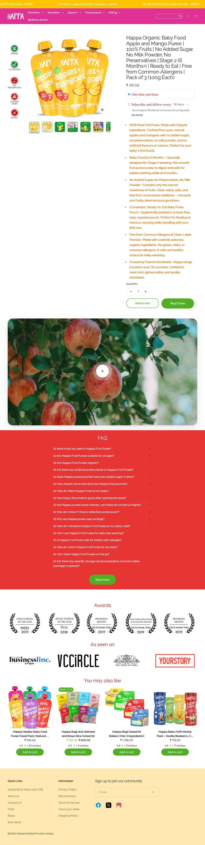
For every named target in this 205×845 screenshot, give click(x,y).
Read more (102, 579)
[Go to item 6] (98, 127)
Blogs (11, 815)
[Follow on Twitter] (108, 807)
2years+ (73, 12)
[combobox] (167, 16)
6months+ (34, 12)
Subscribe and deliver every (151, 104)
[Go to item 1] (34, 127)
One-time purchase (144, 94)
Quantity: (132, 284)
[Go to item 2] (47, 127)
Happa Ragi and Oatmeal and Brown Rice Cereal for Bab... (78, 736)
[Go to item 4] (73, 127)
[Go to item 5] (85, 127)
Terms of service (68, 802)
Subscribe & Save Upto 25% (25, 789)
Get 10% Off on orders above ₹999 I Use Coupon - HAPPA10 (63, 4)
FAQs (11, 809)
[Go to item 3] (60, 127)
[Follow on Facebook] (98, 807)
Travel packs (93, 12)
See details (137, 114)
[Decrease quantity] (131, 291)
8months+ (54, 12)
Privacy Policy (67, 789)
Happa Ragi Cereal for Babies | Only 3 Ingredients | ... (126, 736)
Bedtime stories (38, 20)
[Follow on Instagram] (119, 807)
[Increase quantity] (145, 291)
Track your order (69, 809)
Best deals (14, 822)
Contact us (15, 802)
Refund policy (67, 796)
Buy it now (178, 303)
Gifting (112, 12)
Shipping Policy (68, 815)
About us (13, 796)
